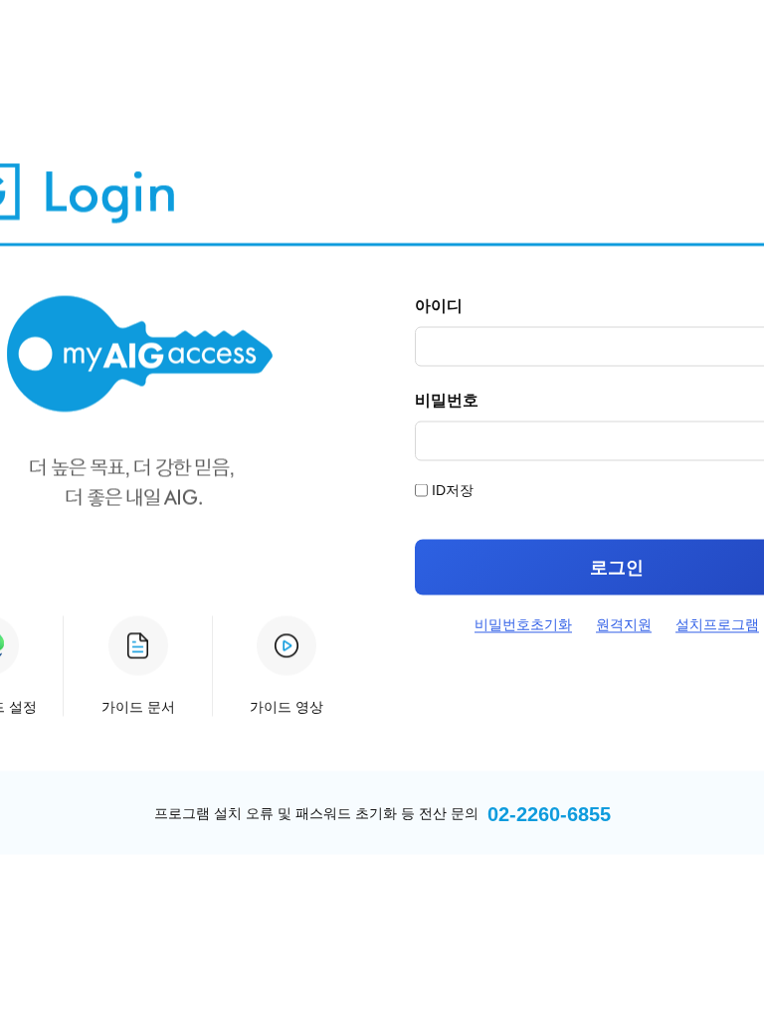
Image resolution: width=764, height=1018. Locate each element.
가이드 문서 (138, 707)
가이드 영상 (286, 707)
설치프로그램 (717, 624)
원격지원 (624, 624)
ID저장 (453, 490)
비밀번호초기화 (523, 624)
